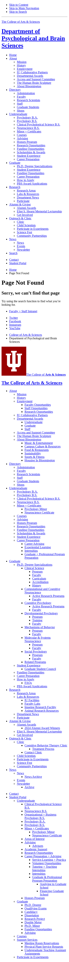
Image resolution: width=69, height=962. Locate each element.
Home (13, 55)
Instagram (15, 324)
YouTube (14, 328)
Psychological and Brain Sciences (33, 38)
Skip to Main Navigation (24, 8)
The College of (46, 374)
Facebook (15, 321)
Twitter (13, 317)
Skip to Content (18, 4)
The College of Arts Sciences (21, 21)
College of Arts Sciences (25, 334)
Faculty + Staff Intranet (23, 311)
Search (13, 253)
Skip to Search (18, 11)
